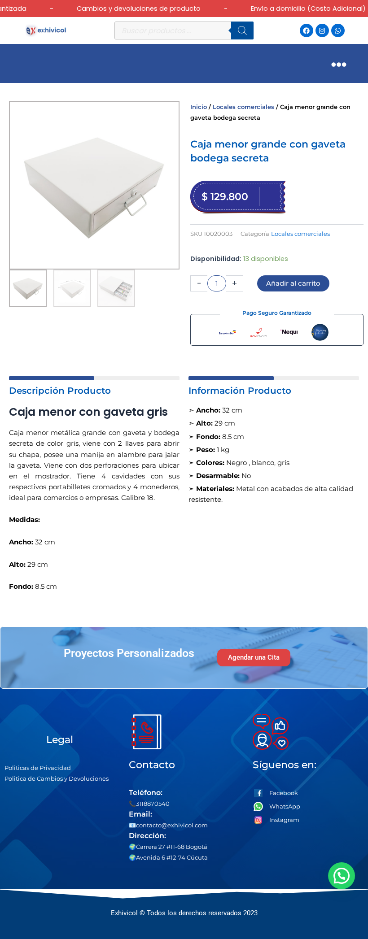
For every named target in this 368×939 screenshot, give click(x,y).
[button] (342, 875)
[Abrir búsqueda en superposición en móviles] (184, 30)
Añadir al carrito (293, 283)
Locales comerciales (243, 106)
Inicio (198, 106)
